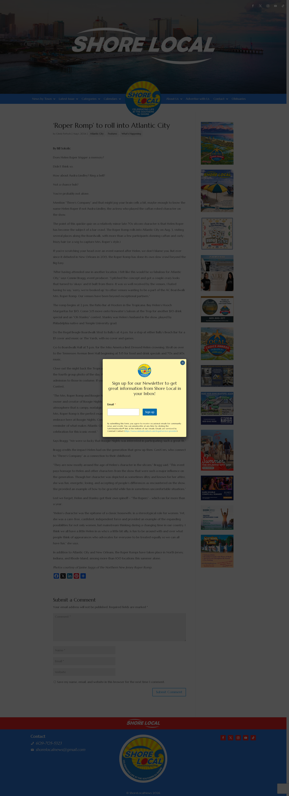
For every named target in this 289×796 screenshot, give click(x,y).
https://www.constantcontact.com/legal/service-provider (151, 431)
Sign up (149, 412)
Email (111, 404)
